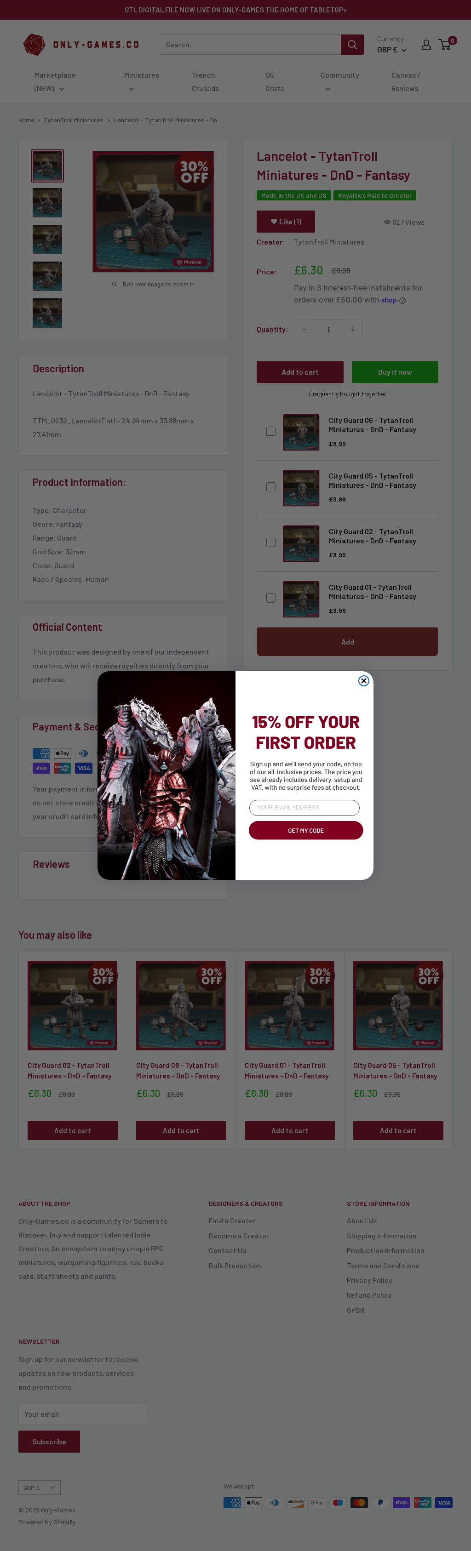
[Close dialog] (364, 681)
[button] (304, 841)
